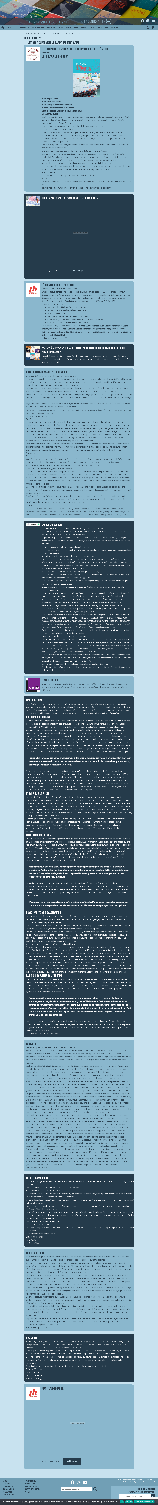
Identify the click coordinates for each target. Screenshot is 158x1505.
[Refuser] (155, 1502)
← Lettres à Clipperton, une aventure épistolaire (51, 43)
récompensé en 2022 (89, 301)
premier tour (72, 295)
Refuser (129, 1502)
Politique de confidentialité (144, 1502)
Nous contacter (111, 27)
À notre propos (65, 27)
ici (76, 376)
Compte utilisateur (32, 1489)
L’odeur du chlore (44, 1066)
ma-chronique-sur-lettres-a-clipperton (55, 271)
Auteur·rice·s (23, 27)
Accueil (26, 33)
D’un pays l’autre (96, 27)
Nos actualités (38, 27)
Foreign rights (80, 27)
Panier (27, 1492)
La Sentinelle (43, 33)
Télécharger (78, 271)
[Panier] (153, 28)
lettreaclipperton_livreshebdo (52, 1461)
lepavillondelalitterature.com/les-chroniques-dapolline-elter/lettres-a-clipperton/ (76, 188)
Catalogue (11, 27)
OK (122, 1502)
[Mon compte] (147, 28)
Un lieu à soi (51, 27)
